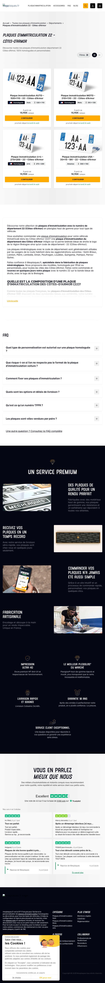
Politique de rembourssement (63, 941)
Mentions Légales (84, 916)
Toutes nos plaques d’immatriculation (29, 23)
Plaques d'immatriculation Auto (62, 917)
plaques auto (11, 920)
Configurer (27, 118)
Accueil (6, 23)
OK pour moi (45, 978)
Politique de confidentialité (62, 944)
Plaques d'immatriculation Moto (62, 922)
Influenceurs (82, 946)
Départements (55, 23)
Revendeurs (82, 943)
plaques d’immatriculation (28, 914)
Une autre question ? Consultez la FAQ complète (34, 431)
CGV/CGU (81, 919)
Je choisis (16, 978)
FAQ (54, 938)
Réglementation (83, 921)
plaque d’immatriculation (54, 236)
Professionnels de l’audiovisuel (84, 939)
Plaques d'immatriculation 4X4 (62, 927)
